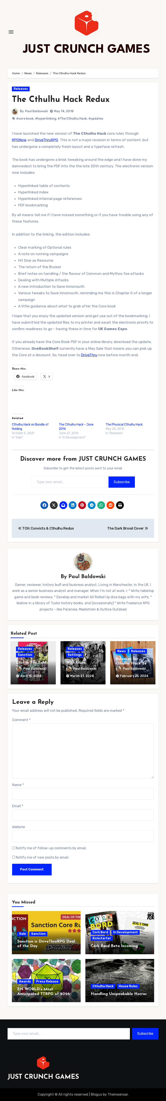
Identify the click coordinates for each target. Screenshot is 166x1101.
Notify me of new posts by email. (42, 857)
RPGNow (19, 140)
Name (18, 785)
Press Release (47, 981)
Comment (21, 720)
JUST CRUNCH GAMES (86, 49)
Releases (21, 89)
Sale (22, 934)
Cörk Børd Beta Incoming (114, 946)
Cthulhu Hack (103, 986)
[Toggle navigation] (11, 32)
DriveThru (89, 355)
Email (17, 806)
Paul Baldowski (36, 111)
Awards (25, 981)
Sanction (25, 655)
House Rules (128, 986)
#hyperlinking (45, 118)
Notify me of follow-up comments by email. (51, 848)
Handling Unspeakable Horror (119, 994)
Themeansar (118, 1094)
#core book (25, 118)
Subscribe (122, 482)
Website (18, 827)
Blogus (96, 1094)
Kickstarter (102, 938)
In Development (125, 932)
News (121, 651)
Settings (75, 655)
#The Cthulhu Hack (72, 118)
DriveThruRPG (46, 140)
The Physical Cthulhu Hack (124, 424)
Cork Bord (100, 932)
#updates (95, 118)
